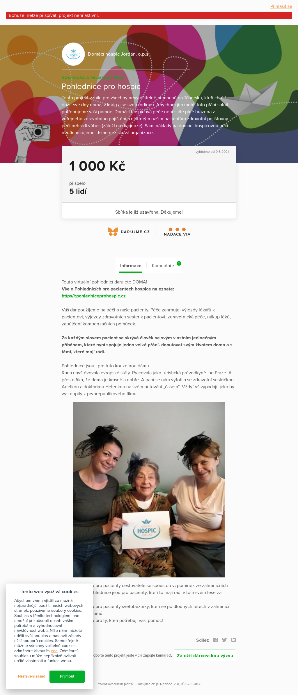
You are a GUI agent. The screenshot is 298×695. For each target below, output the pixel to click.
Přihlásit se (281, 6)
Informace (130, 266)
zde (54, 650)
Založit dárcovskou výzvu (205, 656)
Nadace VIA (169, 684)
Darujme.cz (146, 684)
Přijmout (67, 676)
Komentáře (166, 265)
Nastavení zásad (31, 676)
